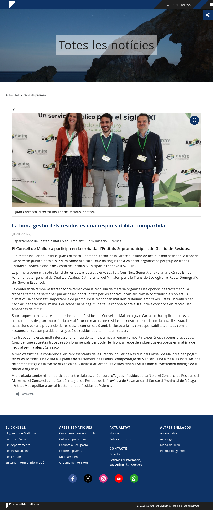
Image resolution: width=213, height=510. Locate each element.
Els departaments (18, 445)
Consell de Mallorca (18, 506)
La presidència (16, 439)
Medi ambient (69, 457)
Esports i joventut (71, 451)
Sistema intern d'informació (25, 462)
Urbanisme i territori (73, 462)
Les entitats (14, 457)
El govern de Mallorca (21, 433)
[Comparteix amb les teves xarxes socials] (208, 15)
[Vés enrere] (14, 110)
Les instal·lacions (17, 451)
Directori (116, 454)
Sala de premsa (120, 439)
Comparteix (27, 393)
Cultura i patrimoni (72, 439)
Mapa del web (170, 445)
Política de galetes (172, 451)
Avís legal (166, 439)
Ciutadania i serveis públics (78, 433)
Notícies (115, 433)
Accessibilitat (169, 433)
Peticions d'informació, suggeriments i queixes (126, 462)
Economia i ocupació (73, 445)
